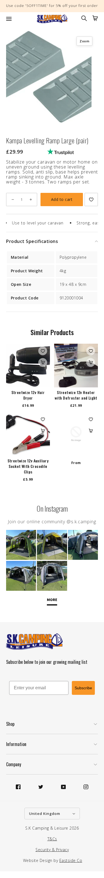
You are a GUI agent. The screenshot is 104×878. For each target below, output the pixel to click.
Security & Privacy (52, 849)
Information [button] (16, 744)
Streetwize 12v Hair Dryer (28, 395)
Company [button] (13, 764)
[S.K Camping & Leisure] (52, 18)
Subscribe (83, 688)
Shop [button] (10, 724)
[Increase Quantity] (30, 199)
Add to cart (62, 199)
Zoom (84, 41)
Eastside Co (70, 860)
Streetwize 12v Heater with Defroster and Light (76, 395)
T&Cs (52, 838)
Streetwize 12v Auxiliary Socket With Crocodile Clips (28, 466)
